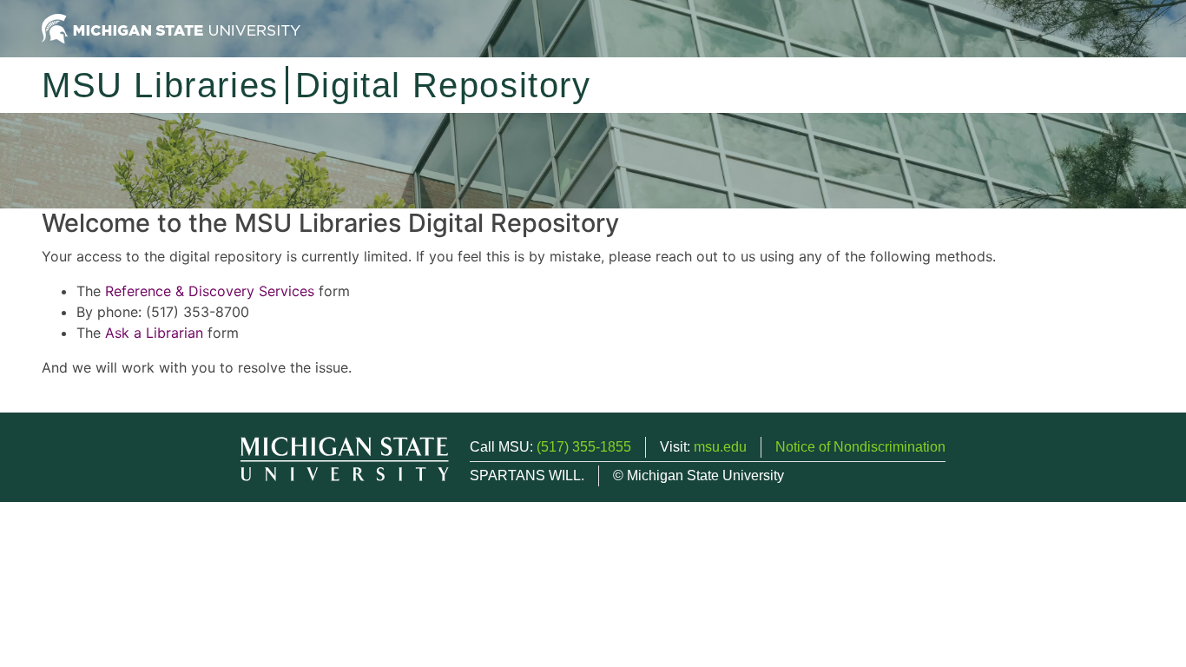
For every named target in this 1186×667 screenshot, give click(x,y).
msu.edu (720, 446)
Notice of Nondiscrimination (860, 446)
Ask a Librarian (154, 332)
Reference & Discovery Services (209, 291)
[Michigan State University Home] (171, 27)
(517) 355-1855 (584, 446)
